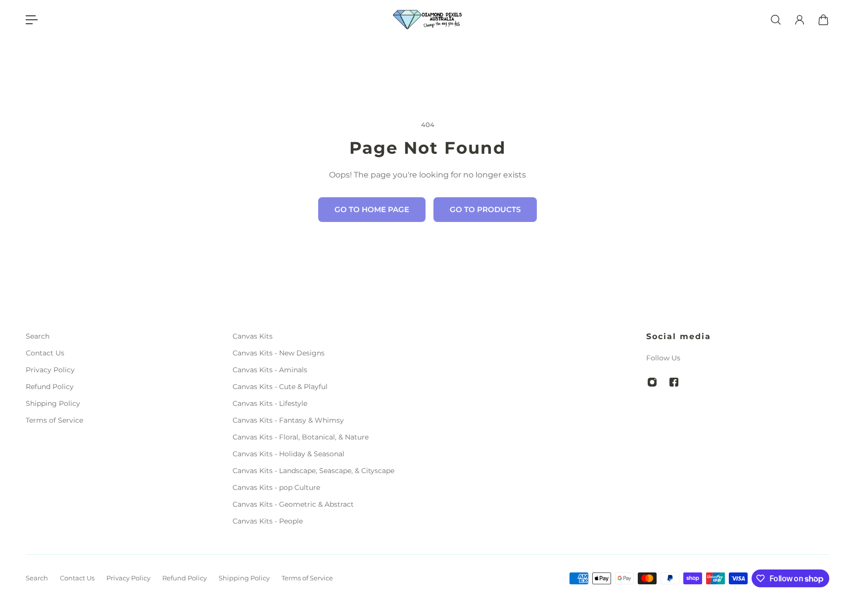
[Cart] (823, 20)
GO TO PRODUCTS (485, 209)
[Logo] (427, 20)
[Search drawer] (776, 20)
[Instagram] (652, 382)
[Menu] (32, 19)
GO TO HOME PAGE (371, 209)
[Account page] (799, 20)
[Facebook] (674, 382)
